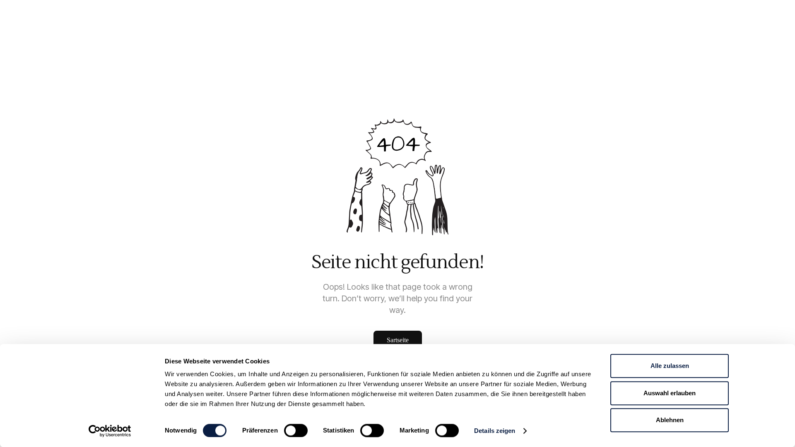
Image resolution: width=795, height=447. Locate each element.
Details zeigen (494, 430)
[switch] (296, 430)
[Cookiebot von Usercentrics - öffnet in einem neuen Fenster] (110, 431)
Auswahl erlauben (669, 393)
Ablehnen (670, 419)
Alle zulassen (669, 365)
